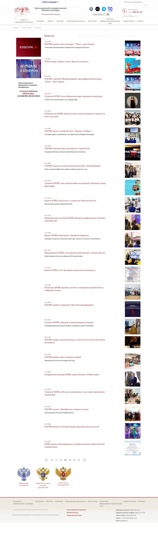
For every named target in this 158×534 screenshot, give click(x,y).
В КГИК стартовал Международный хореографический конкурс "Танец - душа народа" (73, 80)
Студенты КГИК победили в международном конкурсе (69, 322)
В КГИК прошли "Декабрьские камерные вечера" (67, 409)
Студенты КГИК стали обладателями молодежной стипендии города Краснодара (75, 184)
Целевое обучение (128, 21)
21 (74, 460)
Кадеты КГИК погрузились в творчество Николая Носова (70, 200)
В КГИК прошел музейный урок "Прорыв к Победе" (68, 131)
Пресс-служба (92, 21)
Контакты (140, 21)
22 (79, 460)
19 (65, 459)
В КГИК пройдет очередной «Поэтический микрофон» (69, 304)
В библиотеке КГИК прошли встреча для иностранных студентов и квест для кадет (75, 115)
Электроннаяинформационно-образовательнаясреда (110, 21)
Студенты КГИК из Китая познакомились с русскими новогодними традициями (75, 393)
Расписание (60, 21)
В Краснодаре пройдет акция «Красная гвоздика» (67, 61)
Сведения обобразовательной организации (24, 21)
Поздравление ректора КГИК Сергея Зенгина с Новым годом (72, 374)
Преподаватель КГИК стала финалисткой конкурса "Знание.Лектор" (75, 252)
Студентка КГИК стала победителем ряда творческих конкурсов (73, 96)
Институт (50, 21)
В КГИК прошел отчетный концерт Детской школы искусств (72, 426)
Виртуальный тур (72, 512)
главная (15, 27)
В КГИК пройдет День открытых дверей (63, 357)
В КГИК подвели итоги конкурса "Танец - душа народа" (70, 44)
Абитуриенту (40, 21)
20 (70, 460)
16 (52, 460)
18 (61, 460)
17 (56, 460)
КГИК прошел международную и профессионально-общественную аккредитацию (75, 445)
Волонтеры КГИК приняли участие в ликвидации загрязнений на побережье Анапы (74, 289)
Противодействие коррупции (76, 509)
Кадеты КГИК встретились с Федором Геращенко (67, 235)
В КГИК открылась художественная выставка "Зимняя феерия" (73, 165)
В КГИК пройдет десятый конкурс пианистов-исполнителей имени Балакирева (75, 341)
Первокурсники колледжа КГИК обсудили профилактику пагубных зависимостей (75, 219)
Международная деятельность (76, 21)
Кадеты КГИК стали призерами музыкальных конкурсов (70, 270)
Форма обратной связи (74, 515)
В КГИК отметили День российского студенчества (67, 148)
